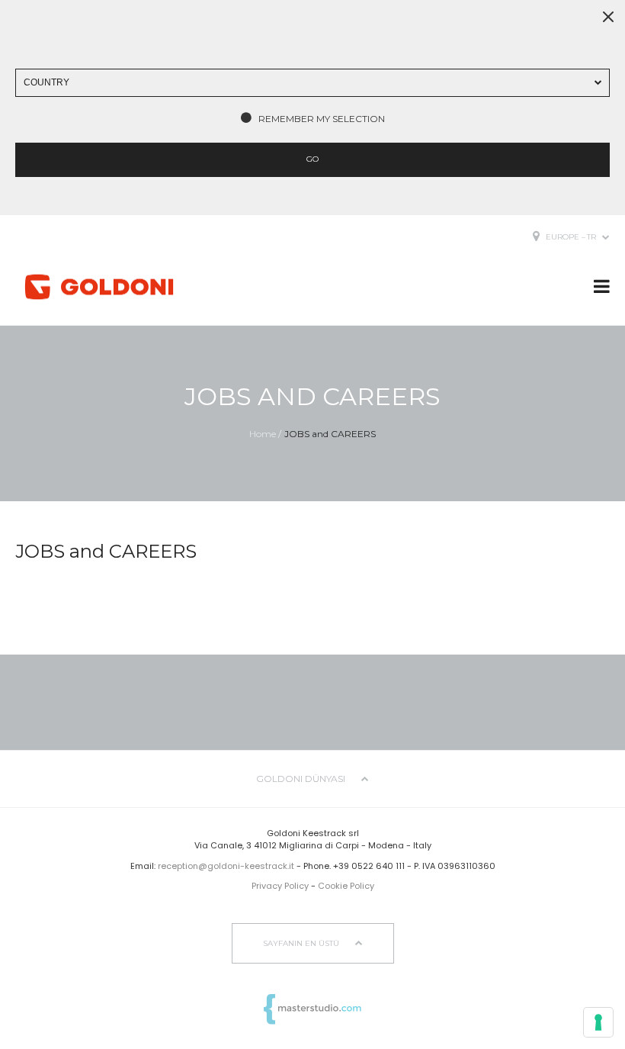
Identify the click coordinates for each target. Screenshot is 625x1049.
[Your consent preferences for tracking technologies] (598, 1022)
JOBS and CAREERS (330, 433)
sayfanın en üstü (302, 943)
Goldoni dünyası (302, 778)
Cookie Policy (346, 886)
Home (262, 433)
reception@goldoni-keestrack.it (226, 866)
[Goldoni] (99, 287)
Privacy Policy (280, 886)
